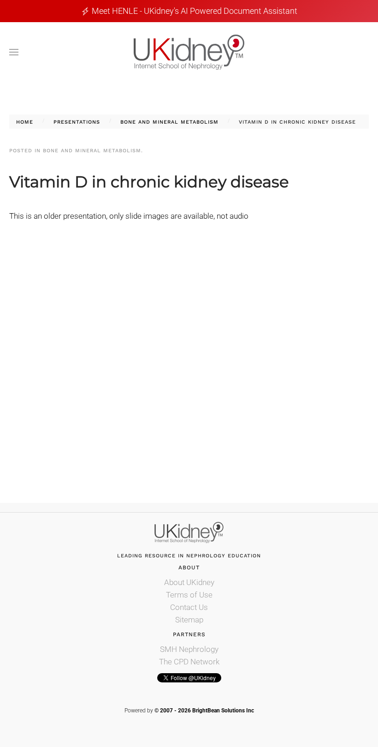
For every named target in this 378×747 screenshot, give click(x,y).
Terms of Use (189, 594)
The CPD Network (189, 661)
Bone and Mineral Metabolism (92, 151)
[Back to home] (189, 52)
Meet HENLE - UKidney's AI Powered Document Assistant (194, 11)
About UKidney (189, 582)
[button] (13, 52)
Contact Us (189, 607)
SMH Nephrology (189, 649)
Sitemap (189, 619)
